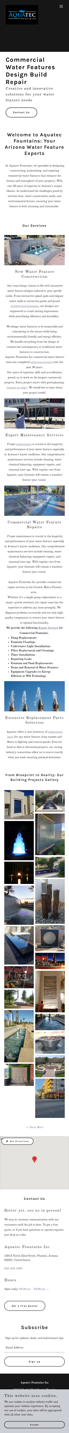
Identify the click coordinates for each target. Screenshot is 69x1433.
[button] (61, 6)
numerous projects (41, 362)
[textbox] (34, 1347)
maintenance (24, 444)
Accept (34, 1424)
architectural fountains (25, 306)
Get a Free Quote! (25, 1305)
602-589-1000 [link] (13, 1268)
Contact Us (21, 112)
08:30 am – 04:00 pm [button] (32, 1289)
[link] (22, 6)
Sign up (35, 1361)
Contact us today (17, 387)
